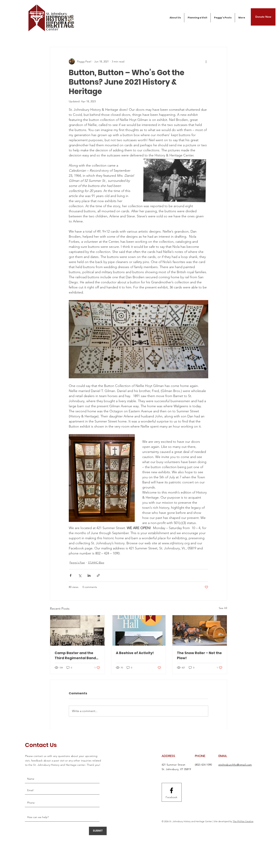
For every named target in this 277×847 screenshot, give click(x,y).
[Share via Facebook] (70, 575)
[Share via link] (98, 575)
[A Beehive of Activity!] (138, 630)
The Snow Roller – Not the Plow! (199, 655)
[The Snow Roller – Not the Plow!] (199, 630)
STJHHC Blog (96, 562)
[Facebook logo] (171, 790)
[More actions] (206, 61)
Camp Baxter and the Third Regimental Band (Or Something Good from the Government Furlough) (75, 655)
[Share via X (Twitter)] (80, 575)
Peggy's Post (77, 562)
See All (223, 608)
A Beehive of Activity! (135, 653)
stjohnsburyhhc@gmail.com (235, 764)
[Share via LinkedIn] (89, 575)
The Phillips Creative (243, 821)
